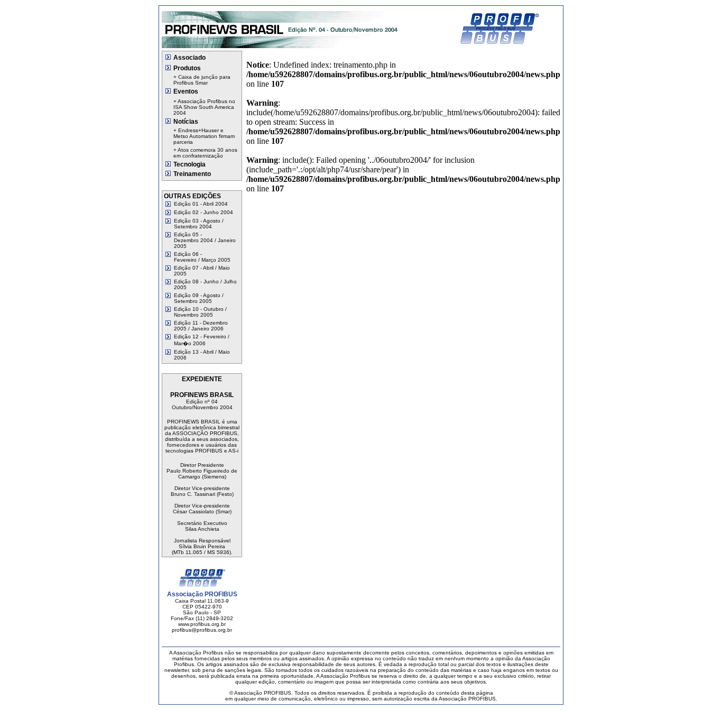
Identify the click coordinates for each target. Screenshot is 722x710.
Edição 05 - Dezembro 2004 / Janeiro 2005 (205, 240)
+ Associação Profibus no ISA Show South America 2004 (204, 107)
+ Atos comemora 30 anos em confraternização (205, 153)
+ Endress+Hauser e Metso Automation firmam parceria (204, 136)
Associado (189, 57)
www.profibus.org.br (202, 624)
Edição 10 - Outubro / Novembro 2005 (200, 312)
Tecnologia (189, 164)
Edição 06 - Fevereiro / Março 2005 (202, 257)
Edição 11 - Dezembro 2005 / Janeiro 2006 (201, 325)
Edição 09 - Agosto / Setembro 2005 (199, 298)
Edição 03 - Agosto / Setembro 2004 (199, 223)
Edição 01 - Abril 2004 (201, 204)
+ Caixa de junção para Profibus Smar (201, 80)
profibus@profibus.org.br (202, 630)
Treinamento (192, 174)
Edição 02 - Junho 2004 (203, 212)
